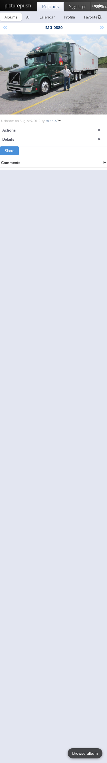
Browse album (85, 753)
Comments (10, 163)
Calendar (47, 17)
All (28, 17)
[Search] (99, 17)
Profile (69, 17)
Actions (9, 130)
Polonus (50, 6)
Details (8, 139)
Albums (11, 17)
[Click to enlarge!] (53, 74)
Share (9, 151)
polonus (50, 120)
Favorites (91, 17)
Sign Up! (77, 6)
